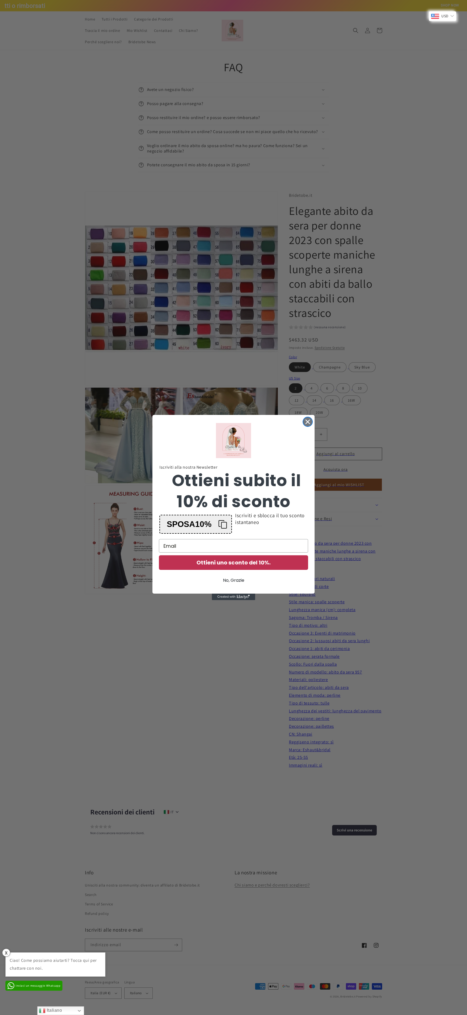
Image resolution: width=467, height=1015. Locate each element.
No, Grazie (233, 580)
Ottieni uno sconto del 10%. (233, 562)
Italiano (53, 1010)
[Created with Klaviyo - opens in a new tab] (233, 597)
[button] (195, 524)
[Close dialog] (307, 422)
